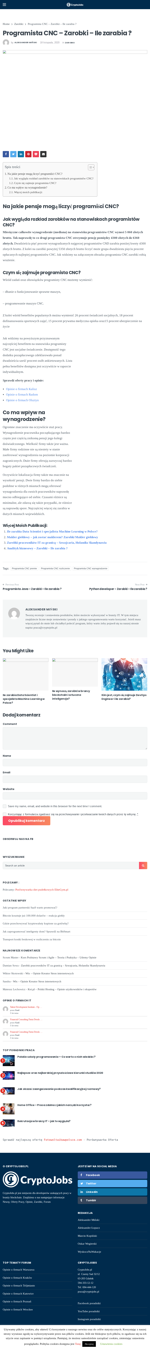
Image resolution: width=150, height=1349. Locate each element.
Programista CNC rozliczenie (55, 568)
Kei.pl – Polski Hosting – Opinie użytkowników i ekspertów (62, 989)
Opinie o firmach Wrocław (18, 1309)
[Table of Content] (91, 167)
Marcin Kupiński (87, 1235)
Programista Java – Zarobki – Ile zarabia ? (32, 589)
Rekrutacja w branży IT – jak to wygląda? (43, 1121)
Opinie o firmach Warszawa (18, 1269)
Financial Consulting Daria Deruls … (26, 1019)
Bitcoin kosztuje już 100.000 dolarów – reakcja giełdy (34, 915)
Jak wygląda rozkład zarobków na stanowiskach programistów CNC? (53, 178)
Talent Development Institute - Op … (26, 1007)
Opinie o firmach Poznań (17, 1301)
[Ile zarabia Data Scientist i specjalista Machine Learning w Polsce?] (25, 674)
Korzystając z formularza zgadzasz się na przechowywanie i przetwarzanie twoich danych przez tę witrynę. (73, 814)
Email (6, 772)
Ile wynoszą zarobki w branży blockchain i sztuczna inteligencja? (71, 695)
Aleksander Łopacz (89, 1227)
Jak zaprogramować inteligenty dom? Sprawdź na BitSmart (36, 931)
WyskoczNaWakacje (89, 1251)
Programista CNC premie (24, 568)
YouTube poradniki (89, 1311)
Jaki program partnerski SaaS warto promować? (30, 907)
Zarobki (70, 42)
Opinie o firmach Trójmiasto (19, 1285)
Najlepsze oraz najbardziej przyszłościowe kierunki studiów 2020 (60, 1073)
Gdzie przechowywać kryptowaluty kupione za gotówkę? (36, 923)
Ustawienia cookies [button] (111, 1343)
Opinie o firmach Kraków (17, 1277)
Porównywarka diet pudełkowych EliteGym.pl (41, 889)
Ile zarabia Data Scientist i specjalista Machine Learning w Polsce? (52, 531)
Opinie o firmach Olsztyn (22, 400)
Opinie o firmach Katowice (18, 1293)
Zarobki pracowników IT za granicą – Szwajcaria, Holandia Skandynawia (57, 542)
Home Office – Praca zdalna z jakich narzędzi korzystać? (54, 1105)
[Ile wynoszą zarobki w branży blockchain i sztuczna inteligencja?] (75, 672)
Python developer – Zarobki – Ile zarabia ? (118, 589)
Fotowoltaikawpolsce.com (63, 1139)
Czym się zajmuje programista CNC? (35, 183)
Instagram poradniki (89, 1319)
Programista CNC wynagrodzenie (90, 568)
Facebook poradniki (89, 1303)
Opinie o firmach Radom (22, 394)
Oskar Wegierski (87, 1243)
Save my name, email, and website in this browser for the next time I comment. (55, 806)
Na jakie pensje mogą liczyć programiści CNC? (35, 173)
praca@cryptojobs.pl (88, 1291)
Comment (10, 724)
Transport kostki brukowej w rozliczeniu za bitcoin (32, 939)
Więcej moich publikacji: (28, 192)
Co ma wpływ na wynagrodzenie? (27, 187)
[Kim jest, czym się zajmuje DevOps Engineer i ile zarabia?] (124, 674)
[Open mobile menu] (4, 4)
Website (8, 789)
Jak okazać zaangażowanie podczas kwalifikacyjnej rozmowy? (59, 1089)
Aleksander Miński (88, 1219)
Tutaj (78, 1343)
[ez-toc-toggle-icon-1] (89, 168)
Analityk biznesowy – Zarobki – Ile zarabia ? (37, 548)
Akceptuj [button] (89, 1344)
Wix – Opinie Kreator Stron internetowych (49, 973)
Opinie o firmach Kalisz (21, 389)
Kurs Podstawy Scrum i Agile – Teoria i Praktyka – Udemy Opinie (58, 957)
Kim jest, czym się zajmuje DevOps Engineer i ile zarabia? (124, 697)
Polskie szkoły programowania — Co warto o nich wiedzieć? (56, 1057)
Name (7, 756)
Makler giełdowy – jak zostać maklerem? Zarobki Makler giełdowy (52, 537)
